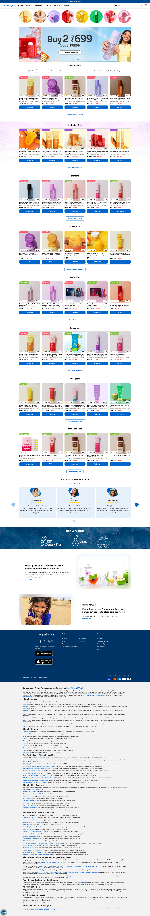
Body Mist (76, 908)
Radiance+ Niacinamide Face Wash (32, 836)
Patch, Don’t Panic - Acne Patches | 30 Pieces (29, 456)
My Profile (64, 638)
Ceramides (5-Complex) (53, 866)
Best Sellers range (36, 757)
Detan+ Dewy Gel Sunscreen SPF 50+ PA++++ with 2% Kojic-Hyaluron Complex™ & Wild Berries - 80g (52, 355)
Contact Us (100, 638)
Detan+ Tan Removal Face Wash (31, 838)
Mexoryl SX (38, 872)
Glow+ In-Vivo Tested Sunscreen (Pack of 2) (34, 852)
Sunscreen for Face (28, 909)
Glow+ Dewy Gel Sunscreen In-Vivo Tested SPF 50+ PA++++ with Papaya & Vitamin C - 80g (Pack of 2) (52, 152)
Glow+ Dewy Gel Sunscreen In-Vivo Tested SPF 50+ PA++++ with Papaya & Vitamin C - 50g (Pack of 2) (120, 152)
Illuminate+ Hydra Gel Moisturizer (32, 845)
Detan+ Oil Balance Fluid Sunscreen (32, 831)
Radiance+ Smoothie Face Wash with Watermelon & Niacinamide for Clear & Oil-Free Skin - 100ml (74, 406)
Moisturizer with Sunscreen (41, 909)
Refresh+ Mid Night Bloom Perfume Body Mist (35, 782)
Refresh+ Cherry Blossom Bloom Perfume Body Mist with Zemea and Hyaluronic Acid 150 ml (119, 304)
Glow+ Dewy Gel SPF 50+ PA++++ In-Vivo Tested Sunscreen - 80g (29, 99)
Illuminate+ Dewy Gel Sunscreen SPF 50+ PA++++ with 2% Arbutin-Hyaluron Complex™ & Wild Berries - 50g (97, 355)
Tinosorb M (45, 872)
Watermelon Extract (46, 876)
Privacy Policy (101, 644)
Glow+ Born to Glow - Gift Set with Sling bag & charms (73, 152)
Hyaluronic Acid (41, 866)
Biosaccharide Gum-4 (79, 866)
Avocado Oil (104, 876)
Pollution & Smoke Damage (30, 807)
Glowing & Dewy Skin (28, 796)
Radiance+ (26, 710)
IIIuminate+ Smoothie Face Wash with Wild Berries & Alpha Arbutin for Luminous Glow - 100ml (97, 406)
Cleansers (25, 738)
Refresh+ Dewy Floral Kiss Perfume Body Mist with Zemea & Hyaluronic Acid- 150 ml (51, 203)
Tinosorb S (52, 872)
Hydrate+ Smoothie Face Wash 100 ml (119, 406)
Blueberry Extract (80, 876)
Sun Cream (50, 908)
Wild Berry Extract (70, 876)
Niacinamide (41, 862)
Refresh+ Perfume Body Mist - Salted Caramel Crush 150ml (120, 99)
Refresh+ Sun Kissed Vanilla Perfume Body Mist (35, 780)
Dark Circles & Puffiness (29, 805)
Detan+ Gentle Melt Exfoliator (31, 841)
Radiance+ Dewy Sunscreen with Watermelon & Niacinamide (39, 768)
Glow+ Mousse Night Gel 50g (95, 253)
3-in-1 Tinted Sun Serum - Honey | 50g (73, 99)
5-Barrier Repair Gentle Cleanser (31, 850)
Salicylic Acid (37, 870)
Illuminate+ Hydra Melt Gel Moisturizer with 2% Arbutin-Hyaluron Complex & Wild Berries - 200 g (52, 99)
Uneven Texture (27, 803)
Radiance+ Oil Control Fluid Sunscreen (33, 770)
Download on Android (29, 903)
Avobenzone (58, 872)
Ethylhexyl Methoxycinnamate (71, 872)
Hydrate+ (25, 726)
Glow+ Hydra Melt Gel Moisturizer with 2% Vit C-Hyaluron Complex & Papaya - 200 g (51, 253)
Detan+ (25, 714)
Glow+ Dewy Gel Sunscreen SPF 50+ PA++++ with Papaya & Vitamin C (41, 760)
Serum (24, 736)
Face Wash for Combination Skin (31, 834)
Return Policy (101, 646)
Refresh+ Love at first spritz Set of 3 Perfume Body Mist (97, 304)
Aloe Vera (97, 866)
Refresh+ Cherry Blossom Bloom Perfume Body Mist (37, 777)
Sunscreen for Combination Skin (31, 822)
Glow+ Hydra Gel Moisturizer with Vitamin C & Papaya (37, 775)
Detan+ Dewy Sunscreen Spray (31, 827)
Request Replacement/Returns (70, 646)
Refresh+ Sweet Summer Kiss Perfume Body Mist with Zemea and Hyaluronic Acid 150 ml (74, 203)
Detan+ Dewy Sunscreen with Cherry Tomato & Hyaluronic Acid (40, 764)
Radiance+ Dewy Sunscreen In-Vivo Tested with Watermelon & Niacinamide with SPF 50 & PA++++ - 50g (97, 203)
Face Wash (43, 908)
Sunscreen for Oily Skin (29, 817)
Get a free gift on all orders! (75, 1)
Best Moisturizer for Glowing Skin (111, 908)
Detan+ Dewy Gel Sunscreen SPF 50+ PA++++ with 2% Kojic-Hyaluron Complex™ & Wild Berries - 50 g (120, 203)
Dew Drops (26, 752)
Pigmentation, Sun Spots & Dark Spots (33, 793)
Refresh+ (25, 706)
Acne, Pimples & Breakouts (30, 791)
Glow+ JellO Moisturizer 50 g (72, 253)
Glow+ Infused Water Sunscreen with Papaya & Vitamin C (29, 152)
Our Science (82, 641)
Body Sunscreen (27, 824)
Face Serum (83, 908)
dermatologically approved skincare (40, 691)
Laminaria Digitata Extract (93, 876)
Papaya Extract (35, 876)
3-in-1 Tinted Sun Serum (29, 773)
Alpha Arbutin (55, 862)
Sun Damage (26, 810)
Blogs (98, 649)
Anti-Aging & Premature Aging (31, 800)
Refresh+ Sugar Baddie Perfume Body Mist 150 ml (29, 304)
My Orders (64, 641)
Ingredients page (27, 696)
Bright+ (25, 724)
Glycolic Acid (45, 870)
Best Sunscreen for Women (94, 908)
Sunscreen (26, 731)
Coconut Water (90, 866)
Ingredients (82, 644)
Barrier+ (25, 720)
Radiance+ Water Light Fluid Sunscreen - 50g (117, 355)
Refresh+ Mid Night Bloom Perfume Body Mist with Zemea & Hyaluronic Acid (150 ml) (29, 203)
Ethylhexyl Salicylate (85, 872)
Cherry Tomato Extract (58, 876)
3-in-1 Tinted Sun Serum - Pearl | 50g (120, 455)
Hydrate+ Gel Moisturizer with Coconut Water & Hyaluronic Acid (40, 843)
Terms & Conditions (102, 641)
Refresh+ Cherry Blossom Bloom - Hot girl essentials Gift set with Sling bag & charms (97, 152)
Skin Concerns (63, 696)
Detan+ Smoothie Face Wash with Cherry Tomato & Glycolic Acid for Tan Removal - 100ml (52, 406)
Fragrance (25, 750)
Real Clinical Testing (75, 688)
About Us (98, 695)
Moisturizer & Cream (28, 734)
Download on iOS (40, 903)
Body (24, 748)
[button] (22, 95)
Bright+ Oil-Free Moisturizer (30, 847)
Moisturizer (32, 908)
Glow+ (24, 704)
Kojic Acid (48, 862)
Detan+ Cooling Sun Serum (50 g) (51, 455)
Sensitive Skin (26, 798)
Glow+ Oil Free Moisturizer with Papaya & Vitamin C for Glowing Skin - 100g (120, 253)
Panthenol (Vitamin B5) (66, 866)
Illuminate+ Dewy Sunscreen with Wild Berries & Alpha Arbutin (39, 766)
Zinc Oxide (94, 872)
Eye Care (25, 743)
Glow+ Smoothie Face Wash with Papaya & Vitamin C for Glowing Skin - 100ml (29, 406)
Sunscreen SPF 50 (59, 908)
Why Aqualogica (83, 638)
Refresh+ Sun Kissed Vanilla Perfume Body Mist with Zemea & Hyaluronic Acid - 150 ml (97, 99)
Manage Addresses (67, 644)
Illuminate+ (26, 718)
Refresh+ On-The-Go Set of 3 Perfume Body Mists (36, 854)
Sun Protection (69, 908)
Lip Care (25, 745)
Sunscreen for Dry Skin (29, 820)
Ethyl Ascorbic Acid (65, 862)
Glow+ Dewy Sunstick (28, 829)
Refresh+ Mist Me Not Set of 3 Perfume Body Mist (72, 304)
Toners (25, 741)
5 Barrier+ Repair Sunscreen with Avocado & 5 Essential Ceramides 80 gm (74, 355)
